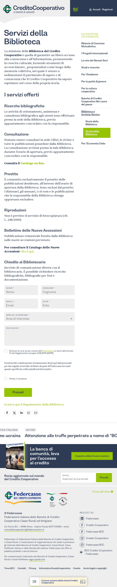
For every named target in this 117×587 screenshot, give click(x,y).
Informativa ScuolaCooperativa (54, 568)
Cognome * (49, 288)
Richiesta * (12, 328)
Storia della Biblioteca (91, 123)
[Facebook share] (7, 413)
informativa (48, 351)
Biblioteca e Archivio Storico (90, 113)
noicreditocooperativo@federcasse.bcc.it (24, 529)
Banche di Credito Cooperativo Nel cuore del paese (94, 101)
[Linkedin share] (21, 413)
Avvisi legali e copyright (95, 568)
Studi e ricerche (90, 67)
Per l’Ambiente (89, 74)
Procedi (18, 392)
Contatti (22, 568)
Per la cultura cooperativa (89, 90)
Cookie (76, 568)
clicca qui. (27, 251)
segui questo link (37, 559)
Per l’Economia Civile (93, 143)
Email (65, 475)
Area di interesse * (17, 315)
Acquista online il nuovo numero (92, 456)
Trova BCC (9, 568)
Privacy (32, 568)
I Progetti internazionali (94, 53)
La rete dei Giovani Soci (94, 60)
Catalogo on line (32, 163)
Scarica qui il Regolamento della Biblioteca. (34, 404)
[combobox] (39, 318)
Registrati (107, 9)
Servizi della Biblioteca (92, 133)
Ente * (46, 302)
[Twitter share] (14, 413)
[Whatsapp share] (28, 413)
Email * (10, 302)
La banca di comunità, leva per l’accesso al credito (44, 456)
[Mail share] (36, 413)
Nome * (10, 288)
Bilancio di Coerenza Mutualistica (92, 45)
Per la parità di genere (93, 81)
